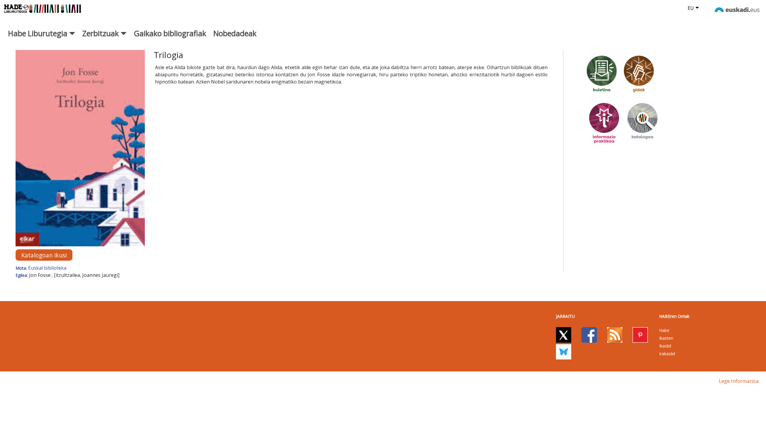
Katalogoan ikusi (44, 255)
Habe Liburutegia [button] (38, 33)
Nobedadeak (234, 33)
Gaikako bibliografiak (170, 33)
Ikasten (666, 338)
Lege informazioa (739, 381)
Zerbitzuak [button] (101, 33)
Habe (664, 330)
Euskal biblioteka (47, 268)
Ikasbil (665, 346)
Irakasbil (667, 353)
